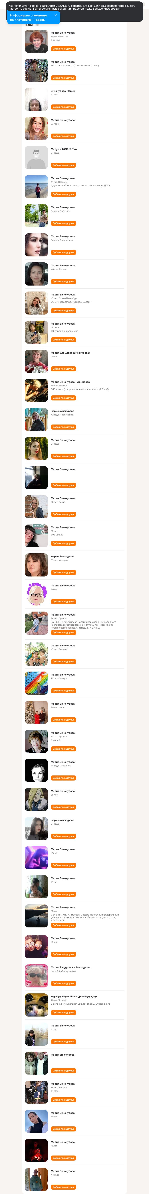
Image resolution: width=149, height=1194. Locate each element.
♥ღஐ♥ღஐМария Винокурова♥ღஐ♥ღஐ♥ (74, 996)
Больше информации (106, 8)
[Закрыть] (55, 15)
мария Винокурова (62, 556)
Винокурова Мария (63, 91)
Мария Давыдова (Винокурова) (70, 352)
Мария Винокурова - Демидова (70, 381)
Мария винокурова (62, 1054)
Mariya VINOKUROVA (64, 149)
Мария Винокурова (63, 32)
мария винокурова (62, 411)
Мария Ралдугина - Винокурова (70, 967)
